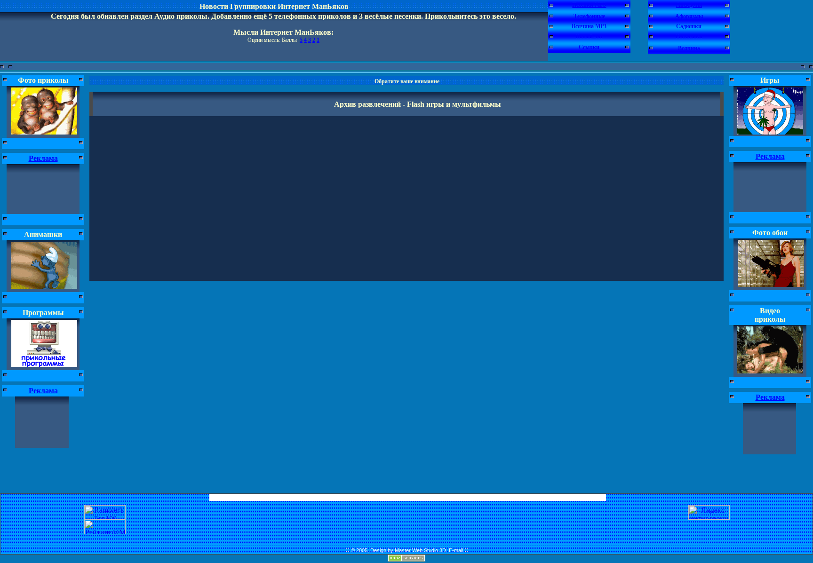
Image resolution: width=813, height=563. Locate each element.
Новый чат (589, 36)
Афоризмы (689, 16)
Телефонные (589, 16)
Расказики (689, 36)
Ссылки (589, 47)
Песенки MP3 (589, 5)
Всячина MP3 (589, 26)
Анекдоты (689, 5)
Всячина (689, 48)
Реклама (43, 158)
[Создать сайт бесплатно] (406, 559)
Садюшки (688, 26)
